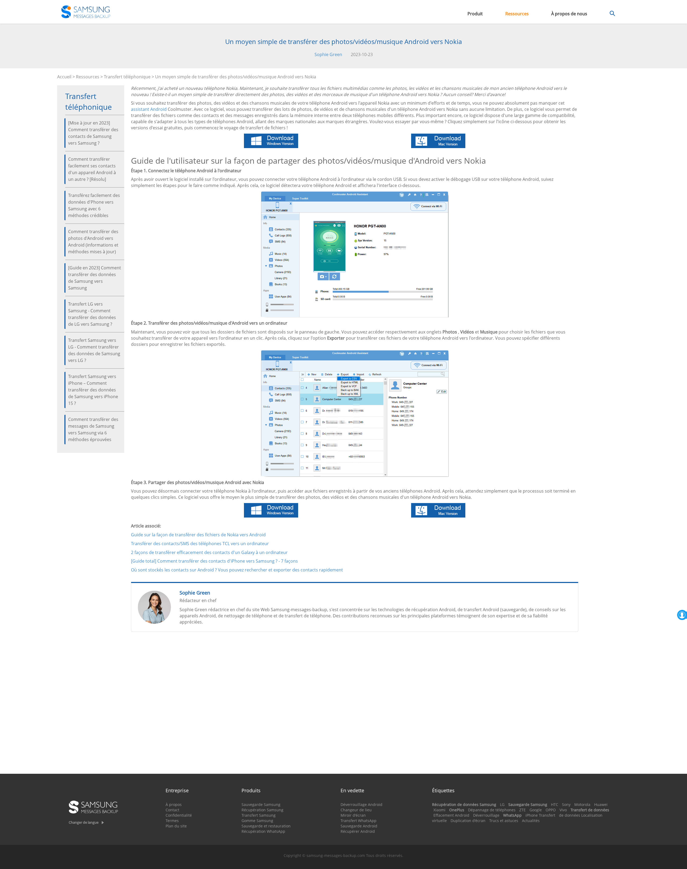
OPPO (551, 809)
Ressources (517, 14)
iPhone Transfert (540, 815)
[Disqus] (354, 705)
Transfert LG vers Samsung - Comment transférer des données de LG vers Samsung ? (92, 314)
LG (502, 804)
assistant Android (149, 109)
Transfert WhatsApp (359, 820)
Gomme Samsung (257, 820)
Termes (172, 820)
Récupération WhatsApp (263, 831)
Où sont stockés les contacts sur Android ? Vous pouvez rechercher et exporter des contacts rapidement (237, 570)
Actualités (531, 820)
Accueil (64, 77)
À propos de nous (569, 14)
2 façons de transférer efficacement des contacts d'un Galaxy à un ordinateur (209, 552)
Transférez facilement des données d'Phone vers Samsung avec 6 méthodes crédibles (94, 205)
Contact (172, 809)
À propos (174, 804)
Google (535, 809)
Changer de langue (83, 822)
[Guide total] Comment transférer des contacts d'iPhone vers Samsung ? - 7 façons (214, 561)
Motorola (582, 804)
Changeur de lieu (356, 809)
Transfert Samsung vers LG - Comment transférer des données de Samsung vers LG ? (94, 350)
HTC (554, 804)
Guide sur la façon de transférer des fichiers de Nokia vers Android (198, 535)
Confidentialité (179, 815)
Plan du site (176, 825)
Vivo (563, 809)
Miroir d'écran (353, 815)
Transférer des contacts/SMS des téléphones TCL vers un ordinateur (200, 544)
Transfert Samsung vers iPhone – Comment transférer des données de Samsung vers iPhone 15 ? (93, 389)
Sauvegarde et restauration (266, 825)
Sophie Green (328, 54)
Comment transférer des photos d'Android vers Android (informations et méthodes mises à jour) (93, 242)
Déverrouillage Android (361, 804)
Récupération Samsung (262, 809)
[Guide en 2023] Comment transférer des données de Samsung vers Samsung (94, 278)
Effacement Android (451, 815)
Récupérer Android (358, 831)
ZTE (522, 809)
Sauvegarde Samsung (261, 804)
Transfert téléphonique (127, 77)
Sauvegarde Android (359, 825)
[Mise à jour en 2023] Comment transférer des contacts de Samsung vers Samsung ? (93, 133)
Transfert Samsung (259, 815)
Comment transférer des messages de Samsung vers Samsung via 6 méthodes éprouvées (93, 429)
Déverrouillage (486, 815)
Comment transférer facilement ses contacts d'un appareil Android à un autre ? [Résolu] (92, 169)
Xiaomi (439, 809)
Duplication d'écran (468, 820)
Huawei (601, 804)
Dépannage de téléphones (492, 809)
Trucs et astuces (503, 820)
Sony (566, 804)
